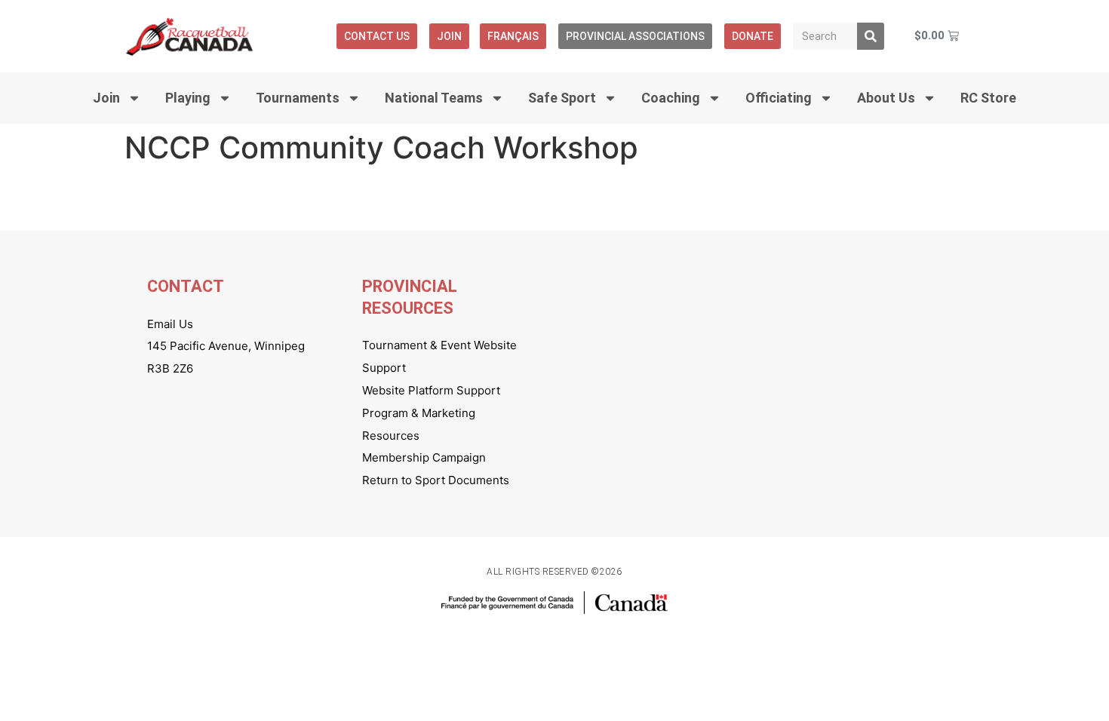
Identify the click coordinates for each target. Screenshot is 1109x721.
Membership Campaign (424, 457)
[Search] (870, 36)
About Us (886, 98)
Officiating (778, 98)
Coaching (670, 98)
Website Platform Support (431, 390)
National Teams (434, 98)
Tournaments (297, 98)
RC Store (988, 98)
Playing (187, 98)
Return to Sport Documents (435, 480)
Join (449, 36)
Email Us (170, 324)
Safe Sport (562, 98)
